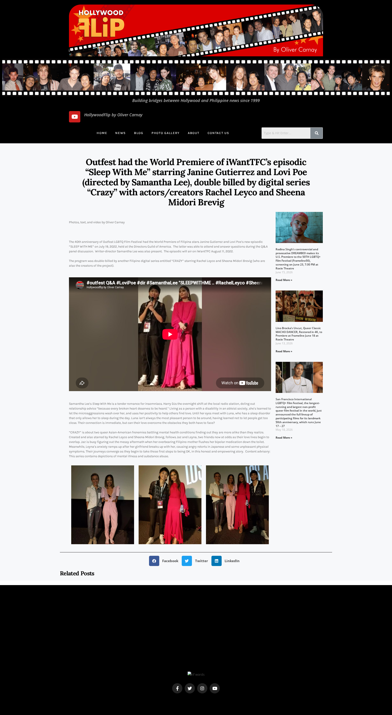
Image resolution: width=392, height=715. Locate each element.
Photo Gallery (166, 133)
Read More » (284, 280)
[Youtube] (74, 116)
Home (102, 133)
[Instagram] (202, 688)
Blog (138, 133)
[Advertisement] (196, 639)
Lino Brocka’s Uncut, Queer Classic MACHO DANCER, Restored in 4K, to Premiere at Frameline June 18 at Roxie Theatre (299, 333)
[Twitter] (190, 688)
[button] (165, 561)
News (120, 133)
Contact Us (218, 133)
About (193, 133)
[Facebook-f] (177, 688)
